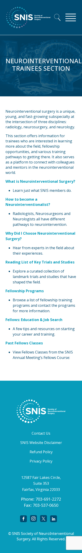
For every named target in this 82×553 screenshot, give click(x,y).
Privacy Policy (41, 461)
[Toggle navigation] (71, 17)
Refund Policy (41, 451)
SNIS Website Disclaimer (41, 442)
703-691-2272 (48, 499)
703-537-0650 (45, 505)
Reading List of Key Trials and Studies (39, 262)
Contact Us (41, 433)
